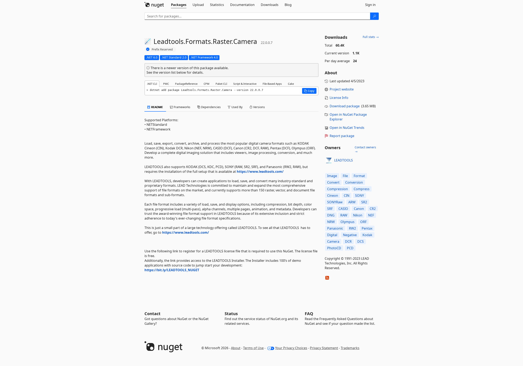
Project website (342, 89)
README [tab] (156, 107)
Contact (152, 313)
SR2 (364, 202)
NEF (371, 215)
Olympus (347, 222)
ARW (352, 202)
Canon (359, 208)
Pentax (367, 228)
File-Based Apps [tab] (272, 84)
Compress (361, 189)
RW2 (352, 228)
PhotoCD (334, 248)
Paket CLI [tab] (221, 84)
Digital (332, 235)
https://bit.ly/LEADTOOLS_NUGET (171, 270)
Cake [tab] (291, 84)
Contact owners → (365, 149)
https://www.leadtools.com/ (260, 171)
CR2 (373, 208)
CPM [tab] (206, 84)
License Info (339, 97)
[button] (309, 91)
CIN (346, 195)
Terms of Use (253, 348)
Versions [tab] (258, 107)
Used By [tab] (236, 107)
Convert (333, 182)
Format (359, 176)
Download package (345, 106)
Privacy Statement (324, 348)
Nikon (357, 215)
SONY (359, 195)
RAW (343, 215)
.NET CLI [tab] (152, 84)
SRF (330, 208)
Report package (342, 136)
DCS (360, 241)
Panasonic (335, 228)
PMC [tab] (166, 84)
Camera (333, 241)
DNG (331, 215)
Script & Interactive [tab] (244, 84)
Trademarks (350, 348)
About (235, 348)
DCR (348, 241)
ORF (363, 222)
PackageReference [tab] (186, 84)
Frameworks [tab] (181, 107)
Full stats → (371, 37)
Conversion (354, 182)
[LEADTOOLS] (329, 160)
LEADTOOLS (343, 160)
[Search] (374, 16)
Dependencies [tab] (210, 107)
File (345, 176)
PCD (350, 248)
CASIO (343, 208)
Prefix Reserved (162, 49)
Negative (350, 235)
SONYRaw (335, 202)
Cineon (332, 195)
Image (332, 176)
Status (231, 313)
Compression (337, 189)
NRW (331, 222)
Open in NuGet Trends (347, 127)
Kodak (367, 235)
